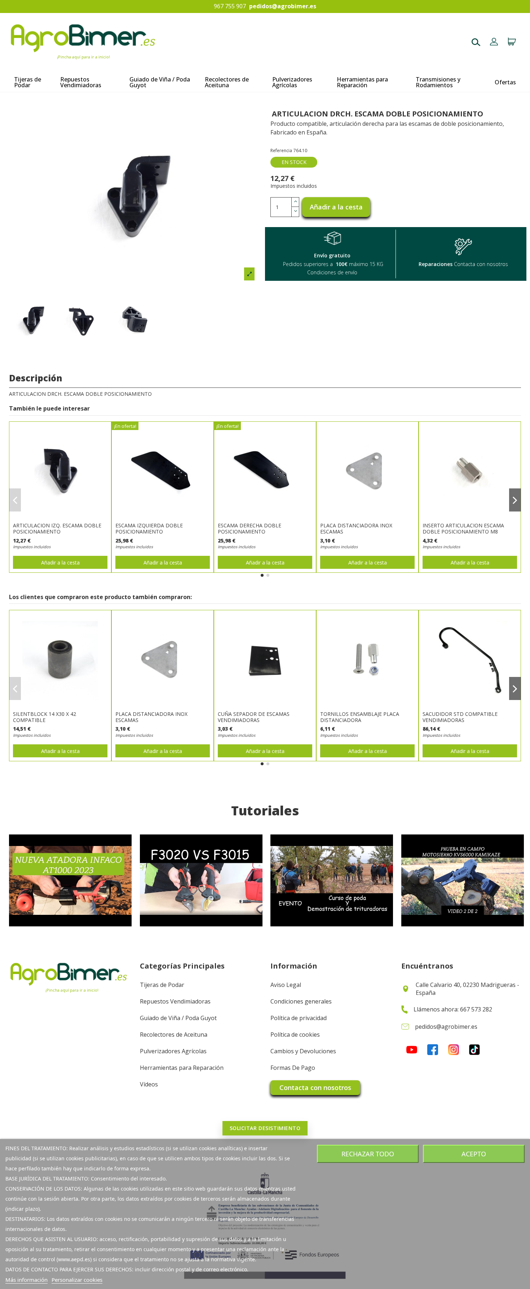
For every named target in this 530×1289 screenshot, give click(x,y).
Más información (26, 1279)
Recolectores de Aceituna (173, 1034)
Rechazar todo (367, 1154)
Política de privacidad (298, 1018)
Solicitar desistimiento (265, 1128)
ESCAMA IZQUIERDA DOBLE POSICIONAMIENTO (149, 528)
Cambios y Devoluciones (303, 1051)
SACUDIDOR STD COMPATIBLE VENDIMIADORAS (460, 716)
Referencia (281, 150)
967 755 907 (230, 6)
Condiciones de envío (332, 272)
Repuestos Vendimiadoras (175, 1001)
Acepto (473, 1154)
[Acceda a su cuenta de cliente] (493, 42)
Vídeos (149, 1084)
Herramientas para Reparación (182, 1068)
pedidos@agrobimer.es (282, 6)
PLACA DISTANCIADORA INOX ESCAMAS (356, 528)
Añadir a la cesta (336, 207)
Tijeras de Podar (162, 985)
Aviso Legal (285, 985)
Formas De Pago (292, 1068)
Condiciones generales (301, 1001)
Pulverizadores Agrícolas (173, 1051)
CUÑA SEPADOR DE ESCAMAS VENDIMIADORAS (254, 716)
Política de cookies (295, 1034)
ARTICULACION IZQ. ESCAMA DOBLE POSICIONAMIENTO (57, 528)
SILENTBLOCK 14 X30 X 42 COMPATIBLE (44, 716)
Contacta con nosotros (315, 1087)
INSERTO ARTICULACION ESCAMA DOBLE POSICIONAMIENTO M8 (463, 528)
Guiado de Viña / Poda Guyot (178, 1018)
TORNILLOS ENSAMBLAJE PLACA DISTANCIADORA (359, 716)
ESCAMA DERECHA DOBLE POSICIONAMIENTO (249, 528)
